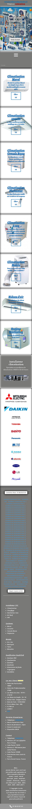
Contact (11, 569)
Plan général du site (21, 569)
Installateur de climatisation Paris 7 (15, 516)
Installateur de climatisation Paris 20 (15, 544)
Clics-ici (16, 96)
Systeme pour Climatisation (16, 588)
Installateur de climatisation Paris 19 (15, 542)
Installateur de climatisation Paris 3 (15, 508)
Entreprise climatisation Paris (12, 499)
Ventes (21, 567)
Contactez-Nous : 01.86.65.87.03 (16, 492)
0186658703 (19, 720)
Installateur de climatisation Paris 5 (15, 512)
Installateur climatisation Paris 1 (17, 501)
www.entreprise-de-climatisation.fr (15, 573)
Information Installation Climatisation (15, 586)
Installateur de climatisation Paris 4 (15, 510)
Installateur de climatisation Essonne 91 (15, 546)
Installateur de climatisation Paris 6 (15, 514)
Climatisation (17, 582)
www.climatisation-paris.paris (15, 571)
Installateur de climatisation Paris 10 (15, 522)
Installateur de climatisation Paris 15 (15, 533)
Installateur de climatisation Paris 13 (15, 529)
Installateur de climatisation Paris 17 (15, 537)
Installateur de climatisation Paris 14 (15, 531)
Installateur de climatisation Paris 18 (15, 539)
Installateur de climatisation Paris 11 (15, 525)
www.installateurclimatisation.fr (15, 2)
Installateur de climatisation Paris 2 (15, 506)
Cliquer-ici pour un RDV (16, 591)
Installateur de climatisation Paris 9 (15, 520)
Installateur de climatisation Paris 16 (15, 535)
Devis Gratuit (15, 40)
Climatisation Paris (22, 584)
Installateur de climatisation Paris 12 (15, 527)
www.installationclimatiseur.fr (15, 575)
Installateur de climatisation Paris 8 (15, 518)
